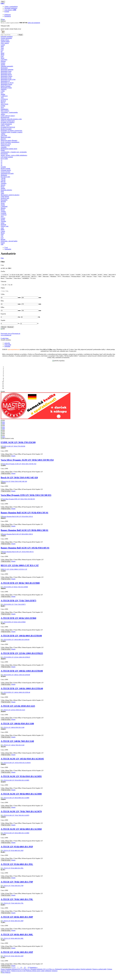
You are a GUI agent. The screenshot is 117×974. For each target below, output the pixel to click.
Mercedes (46, 276)
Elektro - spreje (5, 125)
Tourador (3, 221)
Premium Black (75, 276)
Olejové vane (4, 226)
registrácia (54, 971)
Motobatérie (4, 68)
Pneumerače (4, 153)
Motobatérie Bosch (6, 74)
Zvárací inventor (5, 172)
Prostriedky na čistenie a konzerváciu (11, 130)
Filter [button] (2, 258)
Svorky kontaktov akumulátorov (10, 142)
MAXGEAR (26, 276)
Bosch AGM (65, 274)
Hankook (3, 224)
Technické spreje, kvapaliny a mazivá (11, 132)
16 (1, 165)
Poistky (3, 150)
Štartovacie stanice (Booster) (9, 140)
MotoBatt (53, 276)
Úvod (6, 247)
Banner (52, 274)
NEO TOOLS (5, 111)
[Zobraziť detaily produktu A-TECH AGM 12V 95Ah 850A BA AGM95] (15, 780)
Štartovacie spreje (6, 144)
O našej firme (5, 338)
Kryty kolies (4, 158)
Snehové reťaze (5, 145)
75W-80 (3, 178)
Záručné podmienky (86, 969)
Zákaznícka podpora (74, 969)
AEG (2, 97)
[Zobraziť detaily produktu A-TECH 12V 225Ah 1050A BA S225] (13, 710)
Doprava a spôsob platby (99, 969)
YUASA (33, 278)
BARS (39, 274)
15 (1, 163)
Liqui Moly (4, 59)
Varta (99, 276)
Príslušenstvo (4, 109)
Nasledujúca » (34, 967)
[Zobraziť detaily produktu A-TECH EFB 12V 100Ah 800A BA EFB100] (15, 639)
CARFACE (4, 96)
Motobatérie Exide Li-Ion (8, 79)
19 (25, 967)
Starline (3, 64)
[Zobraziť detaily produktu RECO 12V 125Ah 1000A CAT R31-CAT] (14, 569)
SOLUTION (4, 104)
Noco (2, 107)
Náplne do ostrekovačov (8, 120)
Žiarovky (3, 139)
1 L (4, 291)
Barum (3, 209)
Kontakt (6, 11)
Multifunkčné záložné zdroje (9, 148)
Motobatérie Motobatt (7, 69)
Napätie (3, 320)
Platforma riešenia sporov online (35, 971)
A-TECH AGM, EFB (16, 274)
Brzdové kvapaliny (6, 129)
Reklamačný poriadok (61, 969)
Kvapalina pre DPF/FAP (8, 127)
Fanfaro (3, 63)
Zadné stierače (5, 196)
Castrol (3, 45)
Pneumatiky (4, 200)
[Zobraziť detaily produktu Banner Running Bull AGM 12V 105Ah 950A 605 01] (17, 551)
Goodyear (3, 214)
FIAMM (93, 274)
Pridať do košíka (5, 456)
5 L (7, 291)
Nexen (3, 203)
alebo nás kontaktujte (34, 22)
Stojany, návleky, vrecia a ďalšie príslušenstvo (14, 155)
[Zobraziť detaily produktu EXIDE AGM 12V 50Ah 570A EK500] (13, 446)
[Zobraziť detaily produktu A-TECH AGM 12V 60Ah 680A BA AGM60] (15, 833)
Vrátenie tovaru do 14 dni (18, 971)
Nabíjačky (4, 89)
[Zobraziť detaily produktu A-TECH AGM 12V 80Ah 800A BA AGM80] (15, 798)
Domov (3, 969)
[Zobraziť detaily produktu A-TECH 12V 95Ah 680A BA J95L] (12, 868)
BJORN (45, 274)
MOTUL (34, 276)
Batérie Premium (5, 86)
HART (100, 274)
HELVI (3, 102)
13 (1, 160)
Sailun (2, 223)
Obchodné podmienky (10, 8)
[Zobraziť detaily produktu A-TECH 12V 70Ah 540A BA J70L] (12, 903)
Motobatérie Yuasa (6, 71)
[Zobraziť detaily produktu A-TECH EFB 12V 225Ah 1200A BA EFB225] (15, 657)
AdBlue (3, 134)
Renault (3, 239)
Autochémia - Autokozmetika (9, 112)
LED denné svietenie (7, 157)
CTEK (3, 91)
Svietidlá (3, 167)
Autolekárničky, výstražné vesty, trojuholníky (14, 152)
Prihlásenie (7, 14)
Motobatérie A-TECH (7, 82)
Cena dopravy (10, 10)
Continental (4, 206)
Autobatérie (7, 249)
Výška (2, 294)
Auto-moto (4, 135)
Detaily (13, 456)
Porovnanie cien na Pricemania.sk (10, 333)
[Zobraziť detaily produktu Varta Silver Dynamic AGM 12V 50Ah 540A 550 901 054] (18, 464)
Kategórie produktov (7, 36)
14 (1, 162)
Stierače (3, 185)
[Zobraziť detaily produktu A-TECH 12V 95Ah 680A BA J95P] (12, 850)
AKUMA (27, 274)
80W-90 (3, 181)
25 (28, 967)
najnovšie (7, 343)
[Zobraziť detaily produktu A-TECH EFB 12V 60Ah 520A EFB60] (13, 622)
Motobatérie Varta (6, 73)
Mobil (2, 54)
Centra (72, 274)
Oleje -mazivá (5, 43)
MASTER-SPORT (14, 276)
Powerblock (66, 276)
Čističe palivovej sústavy (8, 115)
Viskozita (3, 281)
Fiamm (3, 242)
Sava (2, 216)
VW (2, 236)
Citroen (3, 231)
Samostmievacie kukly (7, 173)
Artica (33, 274)
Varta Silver (17, 278)
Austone (3, 211)
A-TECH (5, 274)
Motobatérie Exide (6, 78)
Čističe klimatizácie (6, 124)
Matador (3, 208)
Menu (2, 1)
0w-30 (5, 285)
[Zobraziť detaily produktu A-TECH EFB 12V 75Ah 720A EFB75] (13, 604)
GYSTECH (4, 99)
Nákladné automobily (7, 66)
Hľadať (20, 34)
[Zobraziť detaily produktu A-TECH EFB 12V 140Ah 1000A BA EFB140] (15, 692)
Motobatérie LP (5, 81)
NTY (59, 276)
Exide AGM (85, 274)
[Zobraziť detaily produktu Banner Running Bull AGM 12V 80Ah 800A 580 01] (17, 534)
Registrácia (7, 16)
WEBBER (25, 278)
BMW (2, 229)
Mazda (3, 233)
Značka (3, 271)
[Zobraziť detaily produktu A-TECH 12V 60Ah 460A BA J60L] (12, 938)
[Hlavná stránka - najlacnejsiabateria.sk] (3, 19)
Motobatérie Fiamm (6, 84)
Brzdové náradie (5, 168)
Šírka (2, 301)
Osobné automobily (6, 38)
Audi (2, 228)
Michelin (3, 201)
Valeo (2, 193)
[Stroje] (3, 428)
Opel (2, 234)
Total (2, 48)
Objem (3, 288)
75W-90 (3, 180)
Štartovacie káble (6, 137)
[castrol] (3, 437)
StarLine (89, 276)
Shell (2, 46)
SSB (2, 244)
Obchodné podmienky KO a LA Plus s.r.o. (42, 969)
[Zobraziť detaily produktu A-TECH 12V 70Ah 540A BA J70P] (12, 885)
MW (40, 276)
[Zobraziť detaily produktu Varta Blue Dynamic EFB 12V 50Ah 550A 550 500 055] (18, 499)
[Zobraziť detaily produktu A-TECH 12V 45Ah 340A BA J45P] (12, 956)
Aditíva (3, 114)
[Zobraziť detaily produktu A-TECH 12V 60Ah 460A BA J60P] (12, 921)
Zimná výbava (5, 40)
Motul (2, 53)
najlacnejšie (7, 344)
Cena (2, 265)
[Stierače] (3, 422)
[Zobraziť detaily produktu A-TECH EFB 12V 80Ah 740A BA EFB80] (14, 587)
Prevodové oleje (5, 176)
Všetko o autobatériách (11, 6)
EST (2, 92)
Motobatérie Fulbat (6, 87)
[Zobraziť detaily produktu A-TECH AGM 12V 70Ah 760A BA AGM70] (15, 815)
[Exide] (3, 427)
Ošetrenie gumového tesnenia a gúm (11, 119)
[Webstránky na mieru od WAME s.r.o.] (5, 972)
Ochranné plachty (6, 170)
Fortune (3, 218)
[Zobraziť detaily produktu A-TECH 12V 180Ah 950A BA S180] (12, 727)
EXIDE (3, 106)
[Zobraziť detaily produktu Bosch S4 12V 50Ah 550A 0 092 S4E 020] (14, 481)
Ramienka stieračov (6, 190)
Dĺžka (2, 307)
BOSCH (3, 101)
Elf (1, 51)
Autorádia (3, 147)
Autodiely (3, 183)
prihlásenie (48, 971)
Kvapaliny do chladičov (8, 122)
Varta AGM (106, 276)
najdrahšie (7, 346)
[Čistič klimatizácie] (3, 423)
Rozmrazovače (5, 117)
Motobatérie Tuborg (6, 76)
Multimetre (4, 175)
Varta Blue (9, 278)
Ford (2, 49)
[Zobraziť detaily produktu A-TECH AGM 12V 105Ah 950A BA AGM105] (16, 762)
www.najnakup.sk (6, 335)
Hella (2, 191)
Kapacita (3, 314)
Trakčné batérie (5, 41)
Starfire (3, 205)
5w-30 (10, 285)
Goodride (3, 213)
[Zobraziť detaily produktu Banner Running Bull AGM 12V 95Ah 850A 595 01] (17, 516)
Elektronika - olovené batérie (9, 241)
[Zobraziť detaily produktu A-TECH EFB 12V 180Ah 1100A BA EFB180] (15, 675)
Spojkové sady (5, 198)
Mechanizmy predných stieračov (10, 195)
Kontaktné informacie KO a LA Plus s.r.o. (17, 969)
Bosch (2, 186)
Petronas (3, 61)
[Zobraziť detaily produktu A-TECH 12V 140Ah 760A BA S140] (12, 745)
